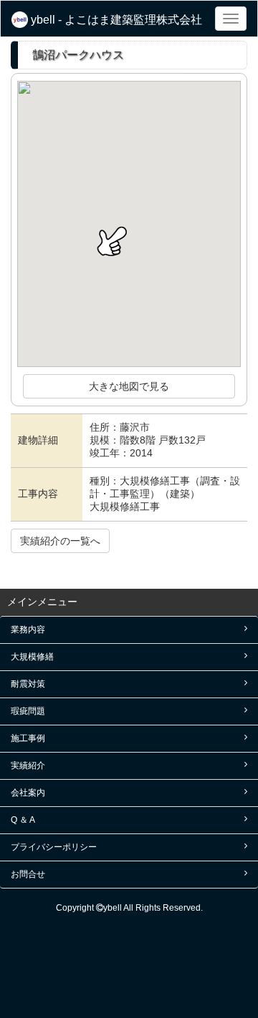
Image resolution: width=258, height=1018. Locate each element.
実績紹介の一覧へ (60, 541)
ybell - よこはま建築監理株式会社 (115, 20)
